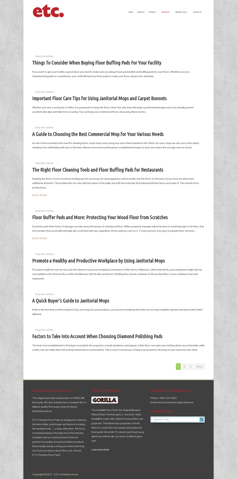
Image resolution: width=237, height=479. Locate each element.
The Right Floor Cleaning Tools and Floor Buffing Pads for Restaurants (97, 170)
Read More (39, 195)
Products (152, 12)
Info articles (47, 56)
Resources (165, 12)
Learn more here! (100, 449)
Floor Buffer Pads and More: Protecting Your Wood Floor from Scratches (100, 217)
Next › (199, 366)
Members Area (181, 12)
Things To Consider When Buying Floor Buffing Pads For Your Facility (96, 62)
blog (37, 56)
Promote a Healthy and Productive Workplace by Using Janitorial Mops (98, 260)
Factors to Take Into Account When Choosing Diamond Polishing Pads (97, 336)
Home (130, 12)
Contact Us (197, 12)
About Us (140, 12)
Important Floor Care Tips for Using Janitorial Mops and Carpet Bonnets (99, 98)
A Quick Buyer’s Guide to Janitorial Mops (70, 300)
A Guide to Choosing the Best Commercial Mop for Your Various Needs (98, 134)
